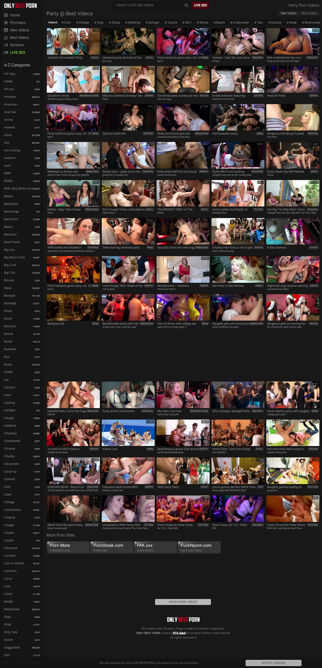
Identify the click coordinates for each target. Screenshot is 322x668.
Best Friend (12, 242)
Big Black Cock (14, 257)
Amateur (10, 96)
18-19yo (10, 74)
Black (8, 288)
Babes (8, 196)
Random (17, 45)
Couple (9, 532)
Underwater (240, 22)
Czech (8, 594)
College (9, 502)
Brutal (8, 341)
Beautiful (10, 234)
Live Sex (17, 52)
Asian (8, 135)
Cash (7, 395)
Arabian (9, 127)
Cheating (10, 433)
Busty (8, 364)
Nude (292, 22)
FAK (260, 487)
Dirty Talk (10, 632)
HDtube (313, 449)
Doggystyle (12, 647)
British (8, 334)
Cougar (9, 525)
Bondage (10, 303)
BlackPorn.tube (199, 411)
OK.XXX (258, 95)
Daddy (8, 601)
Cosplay (9, 517)
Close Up (10, 471)
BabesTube (201, 133)
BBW (7, 173)
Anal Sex (10, 112)
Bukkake (10, 349)
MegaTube (92, 171)
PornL (94, 57)
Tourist (172, 22)
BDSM (8, 181)
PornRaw (93, 247)
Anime (8, 119)
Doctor (8, 640)
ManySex (257, 57)
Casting (9, 402)
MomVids (257, 171)
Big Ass (9, 249)
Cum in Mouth (14, 563)
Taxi (259, 22)
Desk (7, 617)
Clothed (9, 479)
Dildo (7, 624)
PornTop (203, 524)
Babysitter (11, 204)
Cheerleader (12, 441)
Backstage (11, 211)
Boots (8, 311)
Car (6, 379)
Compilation (12, 509)
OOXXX (314, 95)
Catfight (9, 410)
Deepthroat (11, 609)
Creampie (10, 548)
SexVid (314, 323)
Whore (203, 22)
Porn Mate (60, 547)
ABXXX (149, 95)
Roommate (312, 22)
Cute (7, 586)
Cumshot (10, 571)
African (9, 89)
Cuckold (9, 555)
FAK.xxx (145, 547)
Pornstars (18, 22)
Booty (8, 318)
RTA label (179, 633)
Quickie (275, 22)
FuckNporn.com (196, 547)
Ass (6, 142)
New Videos (19, 30)
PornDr (314, 247)
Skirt (187, 22)
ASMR (8, 81)
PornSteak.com (108, 547)
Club (7, 487)
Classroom (11, 464)
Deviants (148, 171)
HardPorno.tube (89, 95)
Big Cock (10, 265)
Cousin (9, 540)
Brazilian (10, 326)
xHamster (312, 57)
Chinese (9, 448)
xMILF (314, 171)
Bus (7, 357)
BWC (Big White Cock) (19, 188)
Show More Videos (183, 602)
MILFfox (313, 133)
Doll (7, 655)
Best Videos (19, 37)
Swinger (153, 22)
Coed (7, 494)
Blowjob (9, 295)
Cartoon (9, 387)
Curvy (8, 578)
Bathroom (11, 219)
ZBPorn (204, 171)
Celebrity (10, 425)
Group (115, 22)
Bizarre (9, 280)
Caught (9, 418)
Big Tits (9, 272)
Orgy (100, 22)
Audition (10, 158)
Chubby (9, 456)
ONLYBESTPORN (23, 5)
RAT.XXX (313, 487)
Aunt (7, 165)
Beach (8, 227)
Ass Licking (12, 150)
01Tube (258, 209)
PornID (204, 95)
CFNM (8, 372)
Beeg (205, 57)
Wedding (133, 22)
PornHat (148, 133)
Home (15, 15)
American (10, 104)
